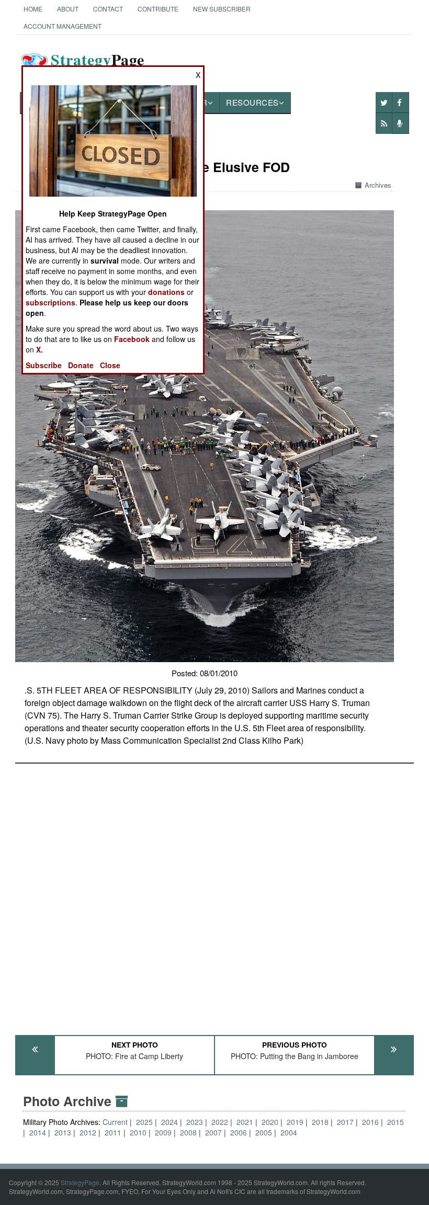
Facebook (132, 339)
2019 (295, 1122)
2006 (238, 1132)
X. (39, 349)
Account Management (62, 25)
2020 (270, 1122)
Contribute (158, 8)
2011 (113, 1132)
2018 (320, 1122)
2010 (138, 1132)
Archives (378, 185)
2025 (144, 1122)
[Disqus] (214, 894)
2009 (163, 1132)
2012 (88, 1132)
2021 (244, 1122)
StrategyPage (80, 1182)
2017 (345, 1122)
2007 (213, 1132)
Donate (81, 365)
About (67, 8)
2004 (288, 1132)
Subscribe (44, 365)
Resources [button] (252, 102)
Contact (108, 8)
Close (110, 365)
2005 (263, 1132)
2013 (62, 1132)
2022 (219, 1122)
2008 (188, 1132)
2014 (37, 1132)
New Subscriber (222, 8)
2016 (370, 1122)
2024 (169, 1122)
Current (116, 1122)
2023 (194, 1122)
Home (33, 8)
